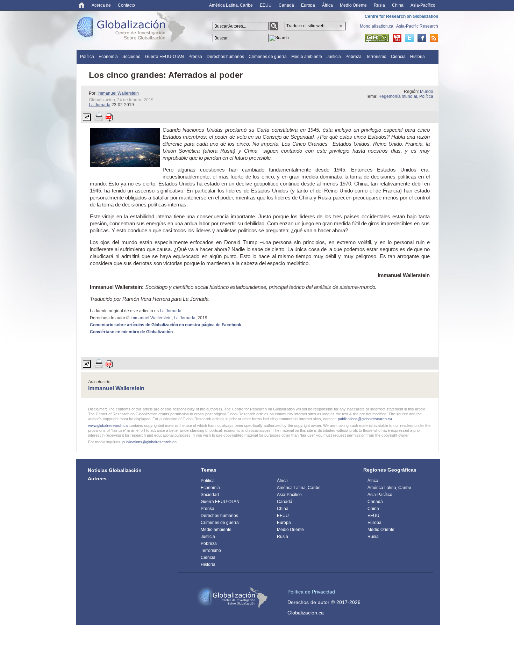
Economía (108, 56)
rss (434, 38)
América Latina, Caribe (231, 5)
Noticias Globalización (115, 470)
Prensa (195, 56)
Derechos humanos (225, 56)
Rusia (379, 5)
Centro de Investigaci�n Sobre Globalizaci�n (232, 598)
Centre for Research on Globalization (401, 16)
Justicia (334, 56)
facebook (421, 38)
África (327, 5)
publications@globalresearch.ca (365, 419)
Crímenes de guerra (268, 56)
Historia (417, 56)
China (398, 5)
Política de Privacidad (311, 592)
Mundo (426, 91)
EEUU (266, 5)
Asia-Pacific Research (417, 26)
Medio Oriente (353, 5)
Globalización (132, 28)
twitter (409, 38)
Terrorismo (376, 56)
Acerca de (101, 5)
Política (87, 56)
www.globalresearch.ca (108, 425)
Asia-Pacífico (423, 5)
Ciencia (398, 56)
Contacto (126, 5)
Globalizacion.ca (305, 612)
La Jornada (99, 104)
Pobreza (353, 56)
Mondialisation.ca (376, 26)
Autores (97, 478)
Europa (308, 5)
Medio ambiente (306, 56)
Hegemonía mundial (397, 96)
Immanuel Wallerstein (118, 93)
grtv (377, 38)
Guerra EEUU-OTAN (164, 56)
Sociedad (131, 56)
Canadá (286, 5)
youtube (397, 38)
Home (82, 5)
